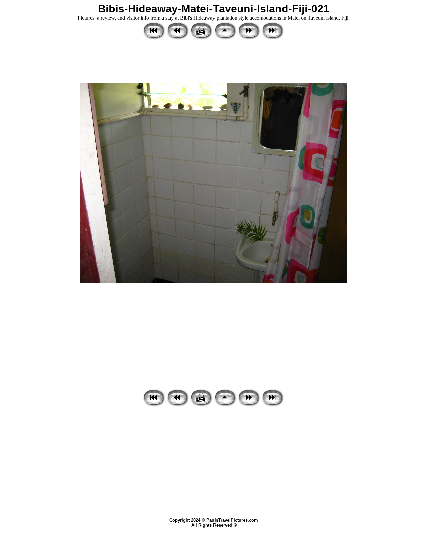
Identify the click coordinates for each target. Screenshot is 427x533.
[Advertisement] (213, 62)
